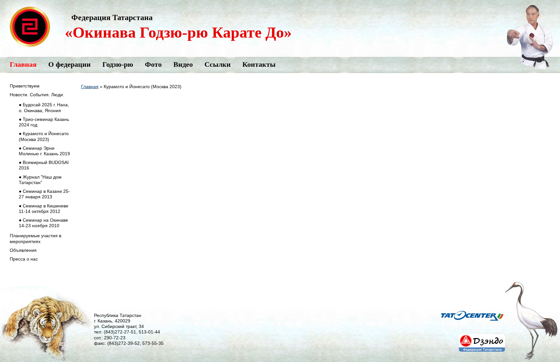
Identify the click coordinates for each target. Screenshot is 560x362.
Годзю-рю (117, 64)
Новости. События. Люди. (37, 94)
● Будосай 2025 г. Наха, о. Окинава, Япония (44, 107)
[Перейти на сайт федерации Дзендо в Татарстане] (482, 353)
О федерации (69, 64)
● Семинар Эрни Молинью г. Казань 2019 (44, 151)
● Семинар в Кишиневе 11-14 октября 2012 (43, 208)
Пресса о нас (24, 259)
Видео (183, 64)
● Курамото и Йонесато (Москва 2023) (44, 136)
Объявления (23, 250)
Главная (23, 64)
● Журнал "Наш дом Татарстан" (40, 179)
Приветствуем (25, 85)
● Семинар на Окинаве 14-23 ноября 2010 (43, 222)
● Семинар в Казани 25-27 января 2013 (44, 194)
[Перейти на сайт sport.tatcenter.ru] (472, 325)
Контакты (258, 64)
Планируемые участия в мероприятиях (35, 238)
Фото (153, 64)
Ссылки (217, 64)
